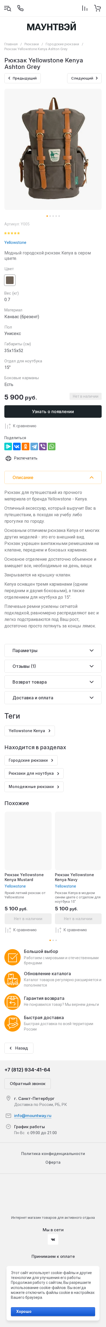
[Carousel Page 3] (53, 216)
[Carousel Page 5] (59, 216)
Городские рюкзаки (62, 44)
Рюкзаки (31, 44)
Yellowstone (15, 242)
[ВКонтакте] (17, 446)
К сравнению (24, 426)
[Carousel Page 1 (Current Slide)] (47, 216)
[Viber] (43, 446)
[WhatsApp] (51, 446)
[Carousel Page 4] (56, 216)
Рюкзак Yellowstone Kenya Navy (74, 877)
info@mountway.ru (32, 1115)
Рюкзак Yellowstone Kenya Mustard (24, 877)
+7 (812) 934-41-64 (27, 1070)
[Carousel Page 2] (50, 216)
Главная (11, 44)
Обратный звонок (27, 1083)
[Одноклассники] (25, 446)
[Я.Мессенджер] (8, 446)
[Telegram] (34, 446)
